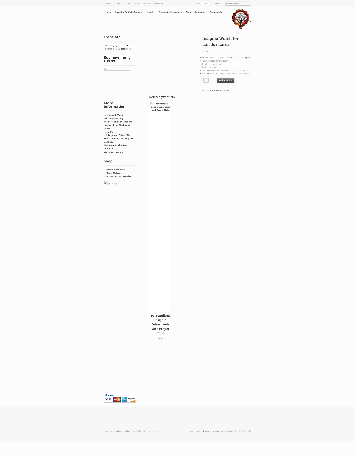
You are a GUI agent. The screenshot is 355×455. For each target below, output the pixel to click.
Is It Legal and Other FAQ (117, 135)
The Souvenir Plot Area (116, 145)
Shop (188, 12)
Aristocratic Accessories (170, 12)
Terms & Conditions (112, 3)
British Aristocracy (113, 118)
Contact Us (200, 12)
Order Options (113, 172)
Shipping (126, 3)
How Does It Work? (113, 114)
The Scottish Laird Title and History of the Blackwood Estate (118, 125)
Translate (126, 48)
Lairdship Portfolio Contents (128, 12)
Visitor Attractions (113, 152)
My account (146, 3)
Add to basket (226, 80)
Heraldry (150, 12)
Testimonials (216, 12)
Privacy (136, 3)
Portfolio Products (115, 169)
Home (108, 12)
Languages (158, 3)
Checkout (217, 3)
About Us (108, 148)
